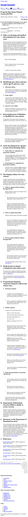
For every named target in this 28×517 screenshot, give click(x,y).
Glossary (5, 482)
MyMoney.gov (6, 496)
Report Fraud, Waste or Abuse (10, 484)
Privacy (5, 483)
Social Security (8, 4)
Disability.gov (6, 494)
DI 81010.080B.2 (11, 92)
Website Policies (7, 487)
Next (26, 17)
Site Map (5, 486)
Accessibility (6, 478)
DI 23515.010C (6, 442)
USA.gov (5, 499)
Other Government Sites (8, 500)
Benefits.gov (6, 493)
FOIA (4, 479)
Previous (22, 17)
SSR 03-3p (10, 273)
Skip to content (4, 1)
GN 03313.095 (13, 435)
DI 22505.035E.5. (16, 349)
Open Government (7, 481)
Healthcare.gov (6, 495)
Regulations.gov (7, 498)
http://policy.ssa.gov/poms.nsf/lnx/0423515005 (10, 463)
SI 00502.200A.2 (9, 79)
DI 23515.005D (18, 277)
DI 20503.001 (20, 355)
